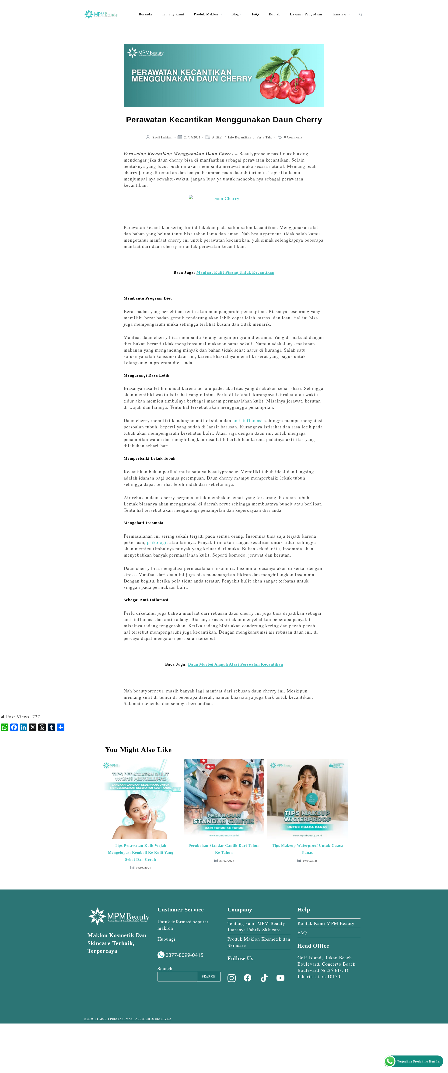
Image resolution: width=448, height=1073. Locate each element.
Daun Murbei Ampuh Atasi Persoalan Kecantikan (235, 664)
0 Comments (293, 137)
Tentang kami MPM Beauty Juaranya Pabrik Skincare (256, 926)
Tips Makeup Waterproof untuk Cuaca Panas (307, 849)
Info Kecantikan (239, 137)
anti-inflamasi (248, 420)
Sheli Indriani (162, 137)
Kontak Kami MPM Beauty (326, 923)
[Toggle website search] (361, 14)
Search (165, 968)
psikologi (157, 542)
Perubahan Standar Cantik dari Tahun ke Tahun (224, 849)
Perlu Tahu (265, 137)
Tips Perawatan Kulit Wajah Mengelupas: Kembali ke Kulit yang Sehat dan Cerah (140, 852)
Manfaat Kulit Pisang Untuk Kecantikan (235, 272)
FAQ (302, 932)
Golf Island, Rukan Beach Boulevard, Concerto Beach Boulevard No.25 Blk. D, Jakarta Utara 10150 (327, 967)
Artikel (217, 137)
